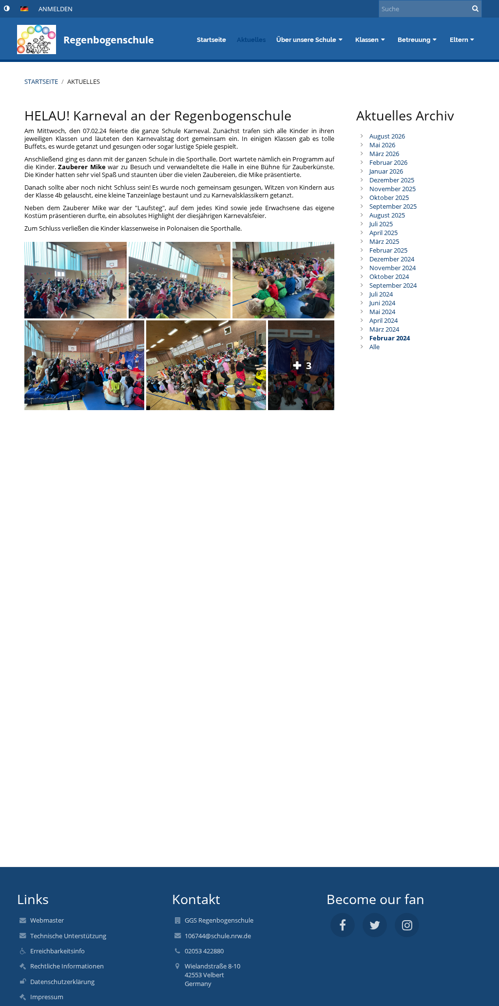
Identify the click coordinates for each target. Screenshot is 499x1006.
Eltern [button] (459, 39)
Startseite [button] (211, 39)
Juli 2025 (381, 223)
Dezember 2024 (391, 259)
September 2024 (393, 285)
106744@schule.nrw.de (218, 935)
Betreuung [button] (414, 39)
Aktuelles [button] (251, 39)
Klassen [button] (367, 39)
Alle (374, 346)
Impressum (46, 996)
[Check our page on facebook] (342, 925)
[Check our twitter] (375, 925)
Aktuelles (83, 81)
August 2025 (387, 215)
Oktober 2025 (389, 197)
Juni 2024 (382, 302)
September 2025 (393, 206)
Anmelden (55, 8)
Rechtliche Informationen (67, 966)
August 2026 (387, 136)
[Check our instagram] (407, 925)
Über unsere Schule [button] (306, 39)
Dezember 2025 (391, 180)
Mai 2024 (382, 311)
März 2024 (384, 329)
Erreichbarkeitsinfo (57, 951)
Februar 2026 (388, 162)
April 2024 (383, 320)
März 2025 (384, 241)
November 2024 (392, 267)
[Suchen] (475, 8)
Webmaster (47, 920)
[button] (6, 8)
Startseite (41, 81)
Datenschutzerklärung (62, 981)
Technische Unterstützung (68, 935)
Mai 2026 (382, 144)
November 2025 (392, 188)
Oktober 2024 (389, 276)
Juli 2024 (381, 294)
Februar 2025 (388, 250)
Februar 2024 (389, 338)
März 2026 (384, 153)
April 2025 (383, 232)
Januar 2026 (386, 171)
